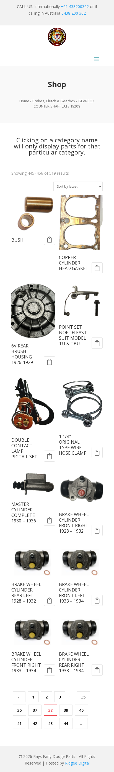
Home (24, 100)
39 (66, 710)
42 (35, 723)
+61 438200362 (75, 6)
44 (66, 723)
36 (19, 710)
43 (50, 723)
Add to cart (49, 239)
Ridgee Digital (77, 763)
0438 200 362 (73, 13)
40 (81, 710)
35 (83, 697)
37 (35, 710)
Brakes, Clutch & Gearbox (53, 100)
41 (19, 723)
